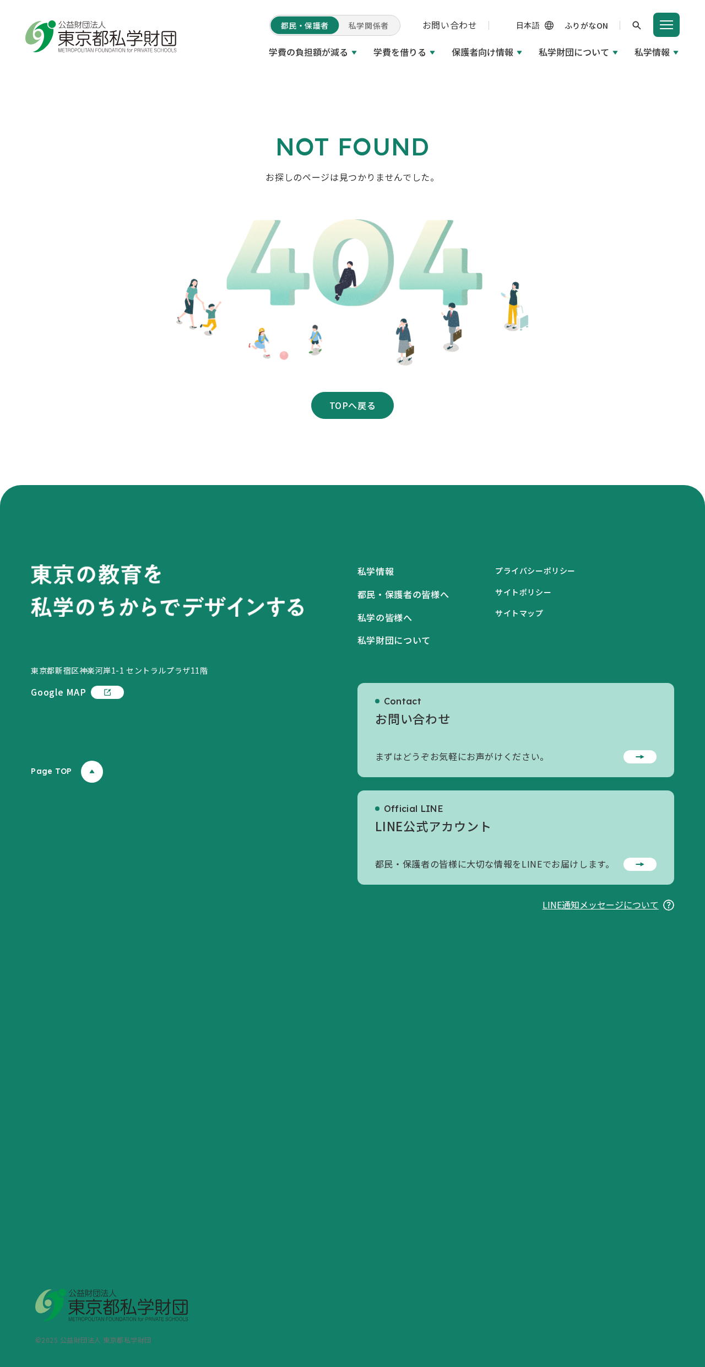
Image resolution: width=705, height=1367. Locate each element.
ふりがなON (587, 25)
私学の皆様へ (385, 617)
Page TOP (51, 771)
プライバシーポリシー (535, 570)
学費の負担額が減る (308, 51)
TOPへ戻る (352, 405)
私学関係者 (369, 25)
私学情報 (652, 51)
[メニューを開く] (666, 25)
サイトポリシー (523, 592)
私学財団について (574, 51)
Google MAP (58, 691)
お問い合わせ (450, 24)
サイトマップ (519, 612)
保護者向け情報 (482, 51)
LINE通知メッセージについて (601, 904)
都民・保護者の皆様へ (403, 594)
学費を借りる (399, 51)
